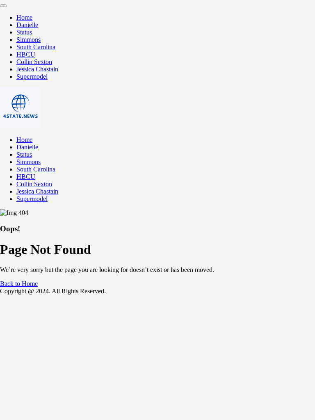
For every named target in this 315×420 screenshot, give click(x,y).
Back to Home (19, 283)
